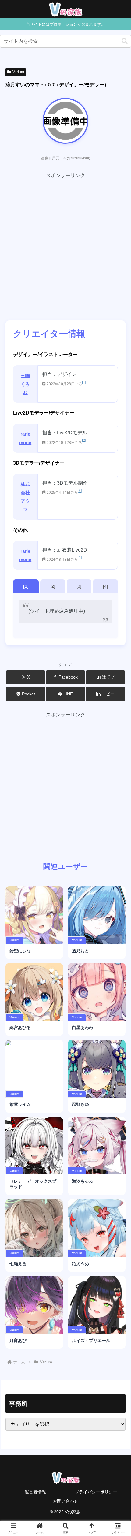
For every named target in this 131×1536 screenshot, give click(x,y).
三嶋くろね (25, 384)
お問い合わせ (65, 1501)
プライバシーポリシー (96, 1492)
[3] (80, 491)
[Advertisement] (65, 246)
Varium (18, 72)
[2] (84, 440)
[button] (124, 41)
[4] (80, 557)
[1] (84, 382)
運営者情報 (35, 1492)
